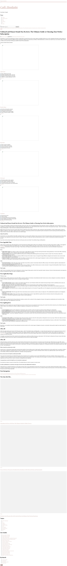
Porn (3, 20)
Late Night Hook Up (6, 547)
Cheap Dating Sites (6, 548)
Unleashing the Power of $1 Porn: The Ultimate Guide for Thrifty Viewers (15, 423)
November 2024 (5, 561)
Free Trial (2, 220)
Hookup (3, 523)
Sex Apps (4, 527)
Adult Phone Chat (5, 540)
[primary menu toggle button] (0, 14)
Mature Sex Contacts (6, 546)
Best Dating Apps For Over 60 (8, 550)
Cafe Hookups (9, 7)
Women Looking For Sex (7, 541)
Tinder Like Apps (5, 549)
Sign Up (1, 77)
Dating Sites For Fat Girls (7, 544)
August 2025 (4, 559)
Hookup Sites (4, 18)
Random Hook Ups (5, 545)
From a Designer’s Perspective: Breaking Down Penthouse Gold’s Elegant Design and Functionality (21, 469)
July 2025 (4, 560)
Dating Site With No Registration (8, 539)
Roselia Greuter (5, 36)
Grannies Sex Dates (6, 551)
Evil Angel (2, 178)
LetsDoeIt (2, 213)
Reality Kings (3, 107)
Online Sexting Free (6, 543)
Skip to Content (3, 0)
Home (3, 17)
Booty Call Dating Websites (7, 555)
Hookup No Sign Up (6, 554)
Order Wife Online (5, 537)
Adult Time (2, 71)
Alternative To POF (6, 552)
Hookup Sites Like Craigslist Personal (9, 538)
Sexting (3, 21)
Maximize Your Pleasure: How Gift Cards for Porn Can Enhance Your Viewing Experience (19, 516)
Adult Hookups (5, 520)
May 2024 (4, 562)
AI (2, 22)
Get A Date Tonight (6, 534)
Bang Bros (2, 142)
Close (2, 15)
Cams (3, 23)
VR (2, 19)
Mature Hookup (5, 542)
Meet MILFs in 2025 (6, 536)
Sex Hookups (4, 528)
